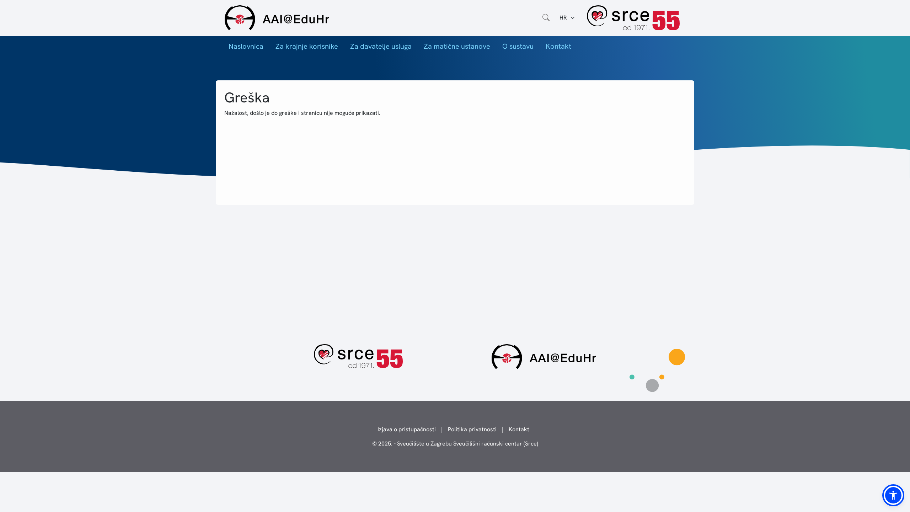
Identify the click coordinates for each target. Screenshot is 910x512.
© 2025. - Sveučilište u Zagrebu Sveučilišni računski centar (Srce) (455, 443)
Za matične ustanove (457, 46)
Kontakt (558, 46)
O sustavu (518, 46)
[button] (893, 495)
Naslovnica (246, 46)
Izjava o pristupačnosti (407, 429)
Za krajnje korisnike (306, 46)
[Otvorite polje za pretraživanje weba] (546, 18)
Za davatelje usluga (381, 46)
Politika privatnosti (472, 429)
